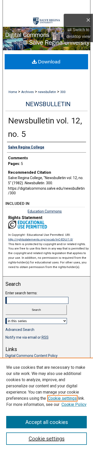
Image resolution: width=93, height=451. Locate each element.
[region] (46, 404)
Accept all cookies (46, 422)
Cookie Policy (74, 404)
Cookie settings (62, 398)
